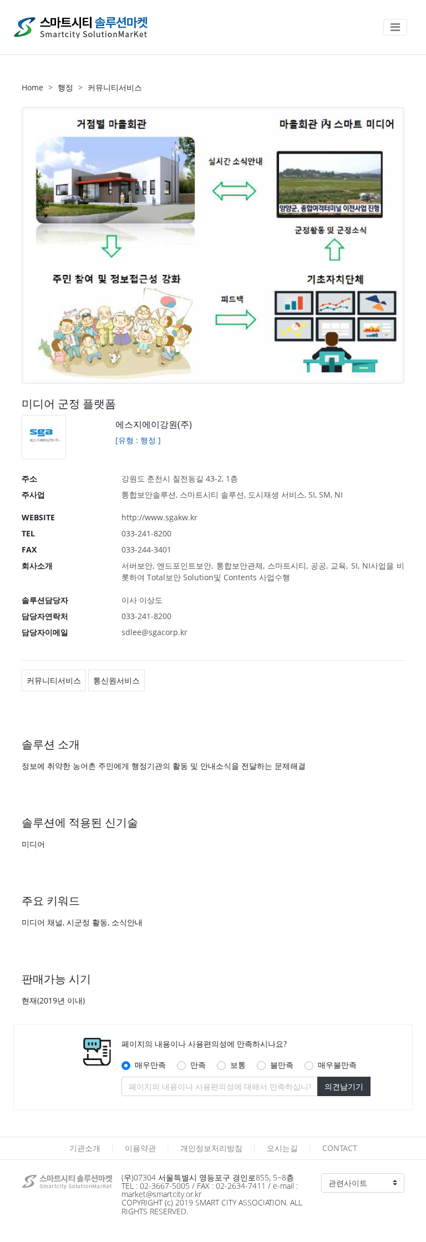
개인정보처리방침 (211, 1148)
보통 (238, 1064)
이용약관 (140, 1148)
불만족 (281, 1064)
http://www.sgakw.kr (159, 517)
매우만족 (150, 1064)
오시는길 (282, 1148)
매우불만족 (337, 1064)
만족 (198, 1064)
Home (32, 87)
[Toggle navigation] (395, 27)
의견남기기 (343, 1086)
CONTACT (339, 1148)
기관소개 (84, 1148)
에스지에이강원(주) (153, 424)
